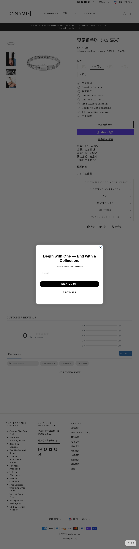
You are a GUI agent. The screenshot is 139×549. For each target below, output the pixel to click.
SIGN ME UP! (69, 284)
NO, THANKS (69, 292)
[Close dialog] (100, 247)
